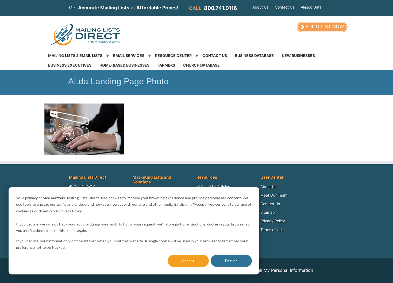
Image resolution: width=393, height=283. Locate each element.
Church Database (201, 65)
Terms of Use (271, 229)
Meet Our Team (273, 195)
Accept (188, 260)
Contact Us (284, 7)
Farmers (166, 65)
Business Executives (69, 65)
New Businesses (298, 55)
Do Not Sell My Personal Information (276, 270)
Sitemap (267, 212)
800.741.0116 (220, 8)
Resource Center (173, 55)
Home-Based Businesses (124, 65)
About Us (260, 7)
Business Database (254, 55)
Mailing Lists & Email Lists (75, 55)
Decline (231, 260)
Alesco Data (311, 7)
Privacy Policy (272, 221)
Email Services (128, 55)
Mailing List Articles (213, 186)
